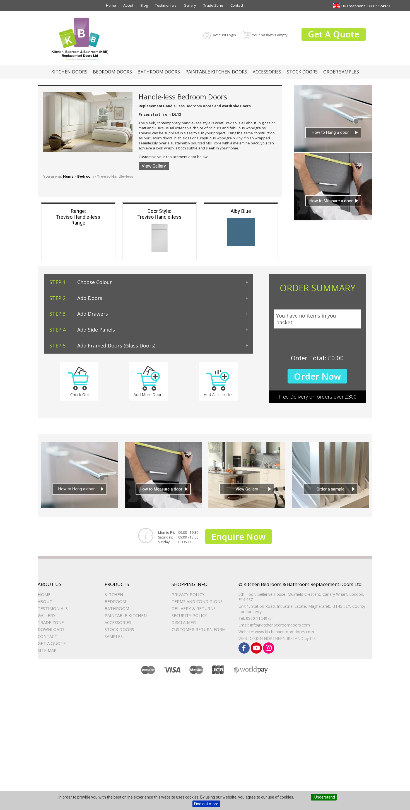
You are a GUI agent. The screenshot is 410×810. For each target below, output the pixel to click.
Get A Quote (333, 34)
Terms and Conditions (197, 601)
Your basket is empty (270, 34)
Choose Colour (80, 282)
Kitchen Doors (69, 72)
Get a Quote (52, 643)
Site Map (47, 650)
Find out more (206, 804)
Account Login (224, 34)
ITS (313, 638)
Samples (114, 636)
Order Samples (341, 72)
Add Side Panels (82, 329)
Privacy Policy (188, 594)
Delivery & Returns (194, 608)
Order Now (317, 376)
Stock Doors (302, 72)
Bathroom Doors (159, 72)
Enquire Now (238, 536)
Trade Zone (213, 5)
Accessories (267, 72)
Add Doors (75, 298)
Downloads (51, 629)
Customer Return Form (199, 629)
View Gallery (154, 166)
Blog (144, 5)
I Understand (324, 797)
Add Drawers (78, 313)
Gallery (190, 5)
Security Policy (189, 615)
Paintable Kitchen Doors (216, 72)
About (128, 5)
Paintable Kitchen (126, 615)
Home (111, 5)
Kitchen (114, 594)
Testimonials (166, 5)
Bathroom (117, 608)
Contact (236, 5)
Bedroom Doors (112, 72)
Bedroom (85, 176)
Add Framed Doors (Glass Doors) (102, 345)
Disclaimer (184, 622)
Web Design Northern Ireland (270, 638)
